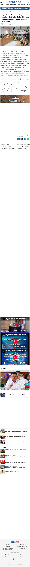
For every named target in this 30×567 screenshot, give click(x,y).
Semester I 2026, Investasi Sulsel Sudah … (10, 391)
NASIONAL (20, 449)
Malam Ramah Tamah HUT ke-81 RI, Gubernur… (16, 442)
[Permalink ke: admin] (1, 24)
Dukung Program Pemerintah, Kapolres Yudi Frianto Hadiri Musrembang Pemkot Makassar (7, 146)
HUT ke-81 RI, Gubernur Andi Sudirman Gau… (16, 431)
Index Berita (22, 548)
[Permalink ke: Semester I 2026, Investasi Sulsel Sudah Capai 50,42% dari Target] (15, 380)
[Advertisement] (15, 119)
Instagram (8, 557)
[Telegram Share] (25, 139)
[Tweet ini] (21, 139)
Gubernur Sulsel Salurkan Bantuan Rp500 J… (16, 394)
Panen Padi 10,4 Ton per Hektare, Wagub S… (16, 436)
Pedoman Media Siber (22, 546)
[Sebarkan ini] (18, 139)
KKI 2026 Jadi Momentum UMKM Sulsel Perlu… (16, 452)
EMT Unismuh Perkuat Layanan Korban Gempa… (16, 456)
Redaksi (7, 544)
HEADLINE (16, 449)
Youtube (22, 557)
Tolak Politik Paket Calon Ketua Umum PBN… (16, 473)
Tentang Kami (8, 546)
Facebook (8, 554)
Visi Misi (22, 544)
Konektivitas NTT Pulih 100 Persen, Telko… (15, 467)
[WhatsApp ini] (28, 139)
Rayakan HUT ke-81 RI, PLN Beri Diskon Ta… (15, 462)
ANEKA (6, 449)
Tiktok (15, 559)
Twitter (22, 554)
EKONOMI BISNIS (11, 449)
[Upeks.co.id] (15, 2)
